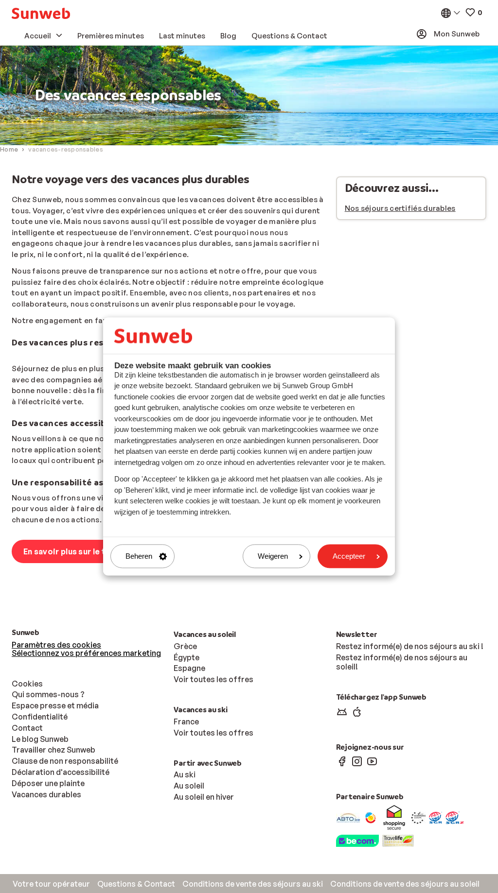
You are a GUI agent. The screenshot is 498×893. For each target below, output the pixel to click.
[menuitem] (41, 13)
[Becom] (357, 840)
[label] (454, 817)
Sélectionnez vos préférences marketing (86, 653)
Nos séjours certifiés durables (400, 208)
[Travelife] (398, 840)
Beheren (138, 556)
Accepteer (349, 556)
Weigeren (273, 556)
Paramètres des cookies (56, 645)
